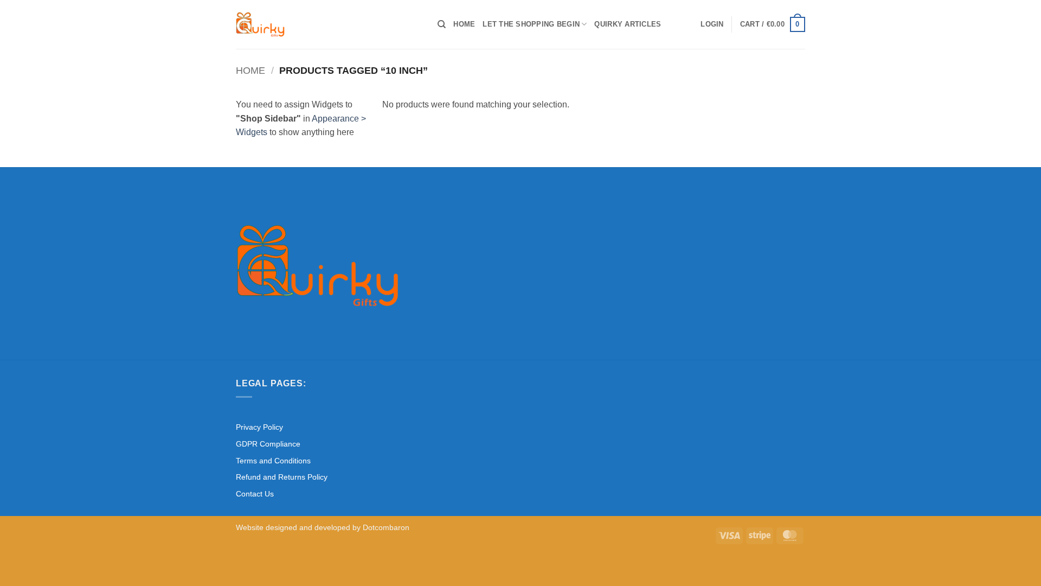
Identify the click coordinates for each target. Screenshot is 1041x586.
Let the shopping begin (531, 24)
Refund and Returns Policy (281, 477)
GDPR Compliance (268, 444)
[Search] (442, 24)
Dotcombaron (386, 527)
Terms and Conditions (273, 460)
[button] (712, 24)
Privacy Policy (259, 427)
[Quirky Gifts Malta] (328, 24)
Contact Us (255, 493)
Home (464, 24)
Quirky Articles (627, 24)
